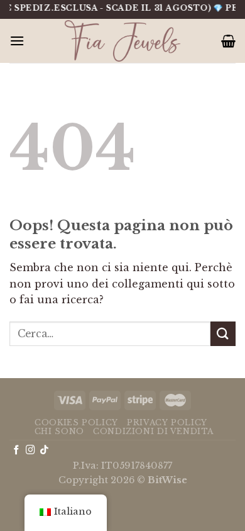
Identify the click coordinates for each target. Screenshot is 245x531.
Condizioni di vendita (153, 431)
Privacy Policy (167, 422)
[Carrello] (228, 41)
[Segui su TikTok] (44, 450)
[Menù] (16, 40)
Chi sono (59, 431)
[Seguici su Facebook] (16, 450)
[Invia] (223, 333)
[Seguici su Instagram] (30, 450)
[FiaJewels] (122, 41)
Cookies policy (76, 422)
